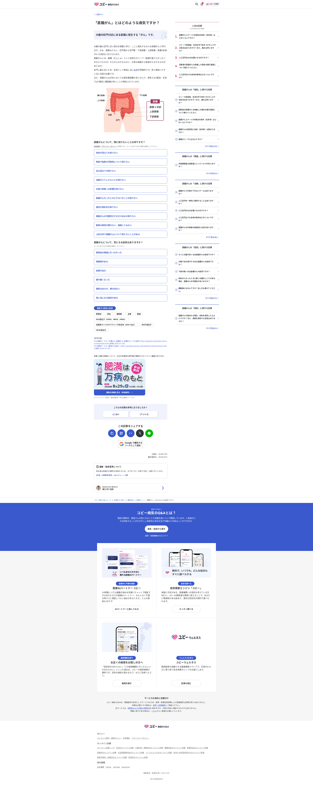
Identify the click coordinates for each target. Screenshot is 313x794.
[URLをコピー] (112, 433)
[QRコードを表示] (121, 433)
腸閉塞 (119, 314)
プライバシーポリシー (109, 146)
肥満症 (98, 314)
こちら (154, 711)
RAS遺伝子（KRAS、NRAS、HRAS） (111, 319)
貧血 (109, 314)
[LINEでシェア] (149, 433)
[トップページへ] (156, 728)
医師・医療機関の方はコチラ (156, 536)
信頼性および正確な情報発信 (139, 708)
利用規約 (97, 146)
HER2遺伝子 (101, 330)
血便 (136, 70)
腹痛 (139, 314)
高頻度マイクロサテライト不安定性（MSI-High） (116, 325)
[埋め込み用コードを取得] (130, 433)
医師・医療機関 (159, 705)
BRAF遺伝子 (146, 325)
